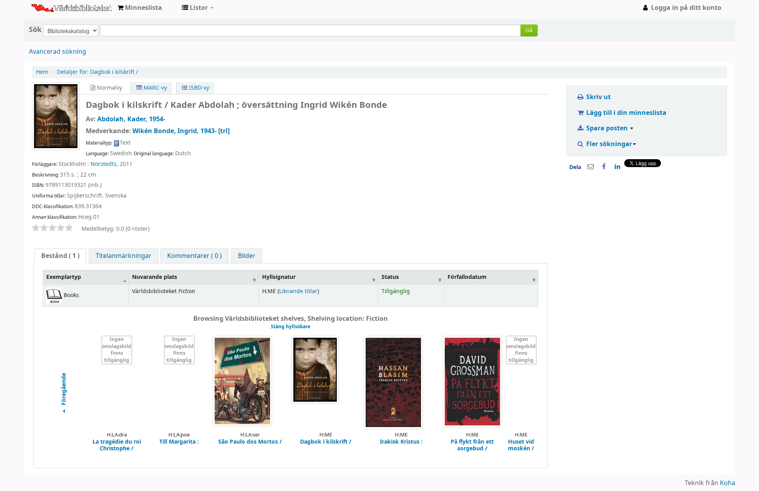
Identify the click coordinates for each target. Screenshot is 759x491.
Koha (727, 483)
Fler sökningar (608, 144)
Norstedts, (104, 164)
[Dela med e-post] (590, 166)
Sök (35, 30)
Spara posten (607, 128)
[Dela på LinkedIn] (617, 166)
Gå (528, 30)
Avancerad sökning (57, 51)
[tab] (60, 255)
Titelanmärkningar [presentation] (123, 256)
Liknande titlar (298, 291)
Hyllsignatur (279, 277)
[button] (139, 8)
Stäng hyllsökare (290, 326)
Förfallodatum (467, 277)
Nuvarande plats (154, 277)
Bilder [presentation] (246, 256)
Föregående (64, 389)
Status (390, 277)
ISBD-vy (198, 88)
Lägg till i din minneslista (625, 113)
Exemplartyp (63, 277)
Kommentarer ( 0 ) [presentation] (194, 256)
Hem (42, 72)
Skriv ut (598, 97)
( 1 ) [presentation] (60, 256)
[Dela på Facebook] (604, 166)
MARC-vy (154, 88)
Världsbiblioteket (51, 8)
